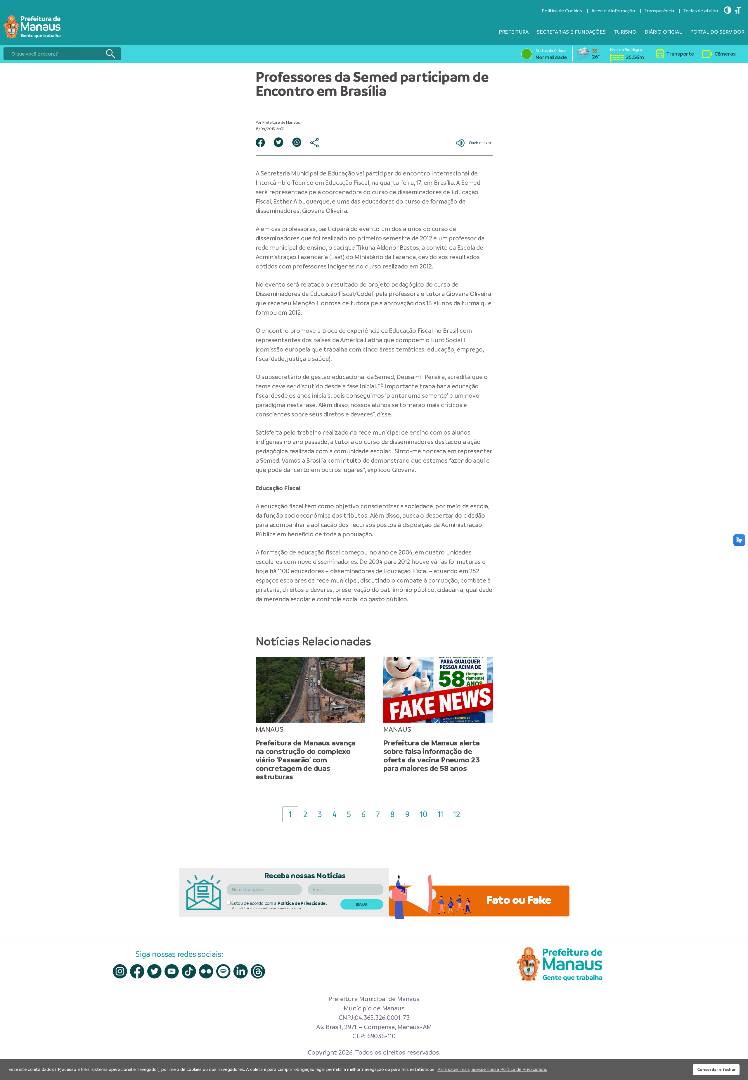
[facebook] (137, 971)
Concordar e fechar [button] (716, 1069)
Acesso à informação (613, 11)
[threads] (258, 971)
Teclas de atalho (700, 11)
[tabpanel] (310, 719)
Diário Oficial (663, 31)
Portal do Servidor (717, 31)
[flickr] (206, 971)
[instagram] (120, 971)
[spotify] (223, 971)
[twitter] (154, 971)
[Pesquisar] (110, 53)
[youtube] (172, 971)
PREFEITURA (514, 31)
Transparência (659, 11)
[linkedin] (240, 971)
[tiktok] (189, 971)
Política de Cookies (562, 11)
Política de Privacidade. (302, 903)
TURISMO (625, 31)
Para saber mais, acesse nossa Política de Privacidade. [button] (492, 1069)
